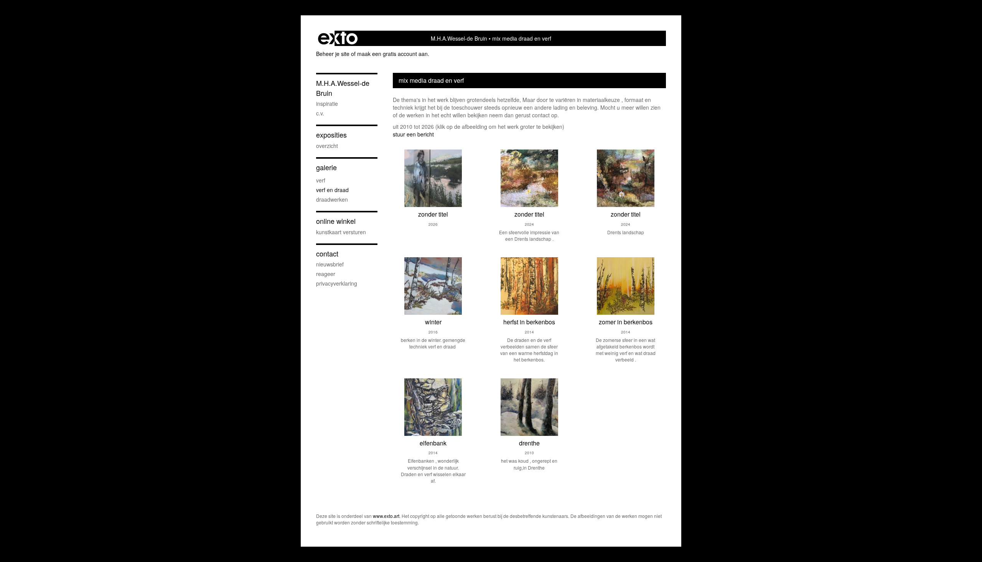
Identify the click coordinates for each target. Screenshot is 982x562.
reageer (325, 274)
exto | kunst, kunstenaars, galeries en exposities (337, 38)
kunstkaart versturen (341, 232)
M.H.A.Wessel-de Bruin (459, 38)
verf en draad (332, 190)
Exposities (331, 135)
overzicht (327, 146)
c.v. (320, 113)
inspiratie (327, 103)
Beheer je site (332, 54)
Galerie (326, 167)
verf (320, 180)
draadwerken (332, 199)
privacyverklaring (336, 283)
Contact (327, 253)
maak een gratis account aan (392, 54)
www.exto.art (386, 516)
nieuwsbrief (330, 264)
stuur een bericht (413, 134)
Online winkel (336, 221)
